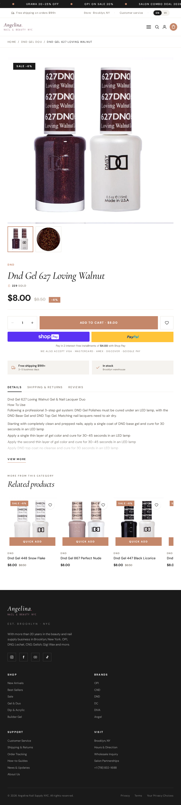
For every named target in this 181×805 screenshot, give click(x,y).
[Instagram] (12, 657)
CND (97, 690)
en (157, 12)
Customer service (131, 12)
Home (12, 41)
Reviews (75, 387)
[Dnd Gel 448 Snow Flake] (32, 523)
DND (11, 264)
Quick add (32, 541)
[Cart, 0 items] (173, 27)
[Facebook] (23, 657)
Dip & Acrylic (16, 710)
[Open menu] (149, 27)
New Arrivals (16, 683)
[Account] (164, 27)
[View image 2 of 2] (48, 239)
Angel (98, 717)
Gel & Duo (14, 703)
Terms (138, 795)
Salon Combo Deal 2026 (144, 4)
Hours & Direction (105, 747)
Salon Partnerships (106, 761)
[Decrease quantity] (12, 322)
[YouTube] (35, 657)
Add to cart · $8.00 (99, 323)
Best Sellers (15, 690)
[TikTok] (47, 657)
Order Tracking (17, 754)
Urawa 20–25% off (26, 4)
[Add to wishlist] (166, 322)
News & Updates (19, 768)
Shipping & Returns (45, 387)
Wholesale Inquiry (106, 754)
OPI (96, 683)
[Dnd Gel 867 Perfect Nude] (85, 523)
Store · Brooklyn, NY (97, 12)
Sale (10, 696)
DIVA (97, 710)
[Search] (157, 27)
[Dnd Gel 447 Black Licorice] (138, 523)
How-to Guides (18, 761)
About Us (14, 774)
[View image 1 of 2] (20, 239)
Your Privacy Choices (160, 795)
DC (96, 703)
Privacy (125, 795)
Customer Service (19, 741)
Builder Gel (15, 717)
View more (17, 459)
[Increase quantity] (32, 322)
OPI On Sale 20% (82, 4)
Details (15, 387)
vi (165, 12)
